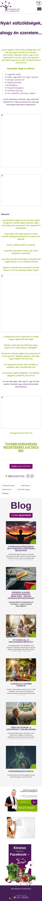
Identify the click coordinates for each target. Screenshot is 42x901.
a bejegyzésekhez (21, 466)
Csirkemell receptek (8, 485)
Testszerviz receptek (23, 489)
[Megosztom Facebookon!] (28, 476)
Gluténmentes (6, 489)
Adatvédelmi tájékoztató (21, 889)
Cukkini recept (25, 485)
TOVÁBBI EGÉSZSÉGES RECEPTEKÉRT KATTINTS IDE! (21, 447)
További (21, 515)
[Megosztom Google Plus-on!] (32, 476)
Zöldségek (5, 493)
